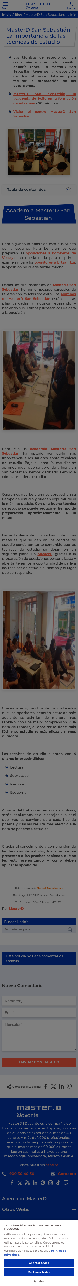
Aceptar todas (39, 1263)
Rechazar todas (39, 1272)
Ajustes (39, 1281)
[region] (39, 1252)
